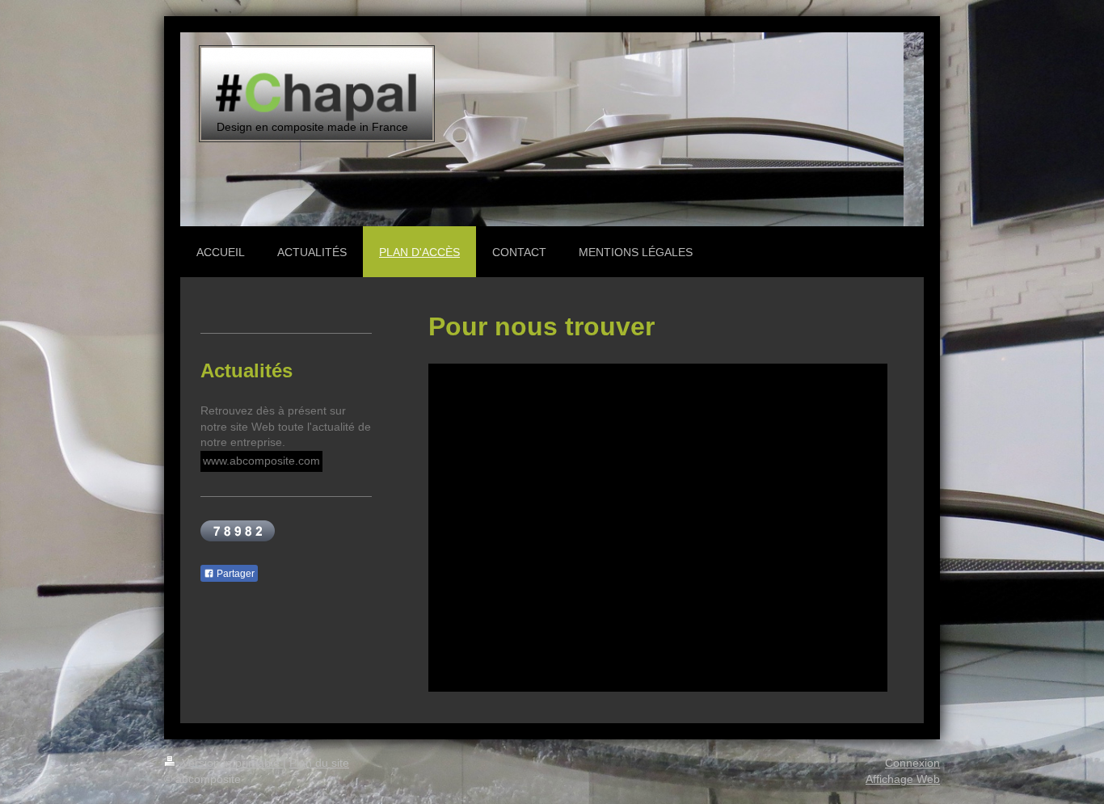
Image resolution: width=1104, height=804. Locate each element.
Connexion (912, 762)
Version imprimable (231, 762)
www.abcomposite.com (261, 460)
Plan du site (319, 762)
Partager (234, 573)
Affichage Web (903, 778)
